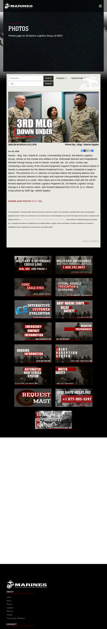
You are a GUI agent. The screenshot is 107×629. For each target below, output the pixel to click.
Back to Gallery (91, 241)
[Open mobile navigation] (100, 6)
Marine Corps (53, 584)
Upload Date (77, 78)
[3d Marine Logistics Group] (19, 6)
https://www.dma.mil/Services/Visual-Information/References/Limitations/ (42, 219)
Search (48, 78)
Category (60, 78)
